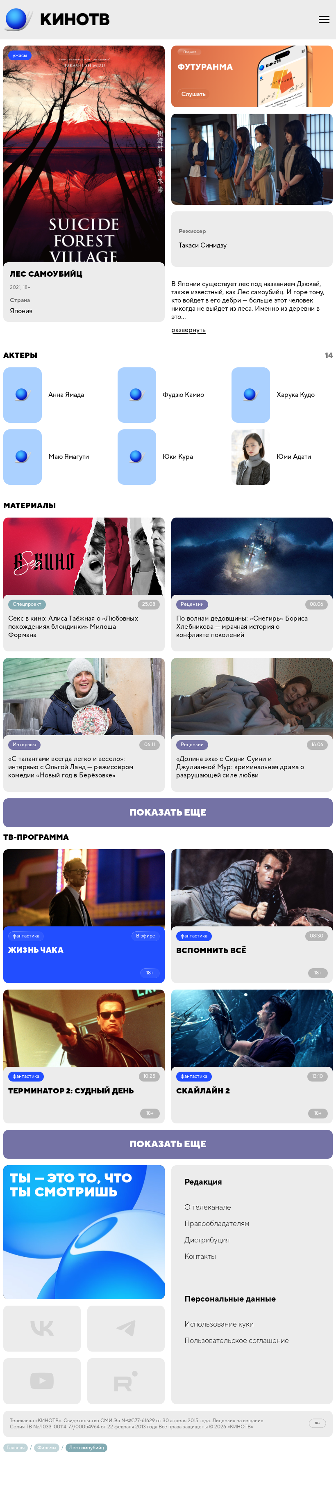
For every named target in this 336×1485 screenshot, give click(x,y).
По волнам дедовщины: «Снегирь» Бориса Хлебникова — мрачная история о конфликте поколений (242, 626)
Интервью (24, 745)
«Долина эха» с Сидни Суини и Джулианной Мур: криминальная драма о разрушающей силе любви (240, 767)
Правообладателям (217, 1224)
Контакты (200, 1256)
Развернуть (188, 330)
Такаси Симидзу (203, 245)
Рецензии (192, 604)
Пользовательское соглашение (236, 1341)
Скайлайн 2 (203, 1091)
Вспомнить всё (211, 951)
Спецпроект (27, 604)
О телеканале (207, 1207)
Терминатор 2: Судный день (71, 1091)
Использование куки (219, 1324)
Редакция (203, 1182)
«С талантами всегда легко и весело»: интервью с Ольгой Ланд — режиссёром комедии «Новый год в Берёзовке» (70, 767)
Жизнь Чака (36, 950)
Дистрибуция (206, 1240)
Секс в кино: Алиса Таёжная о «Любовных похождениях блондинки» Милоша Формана (73, 626)
